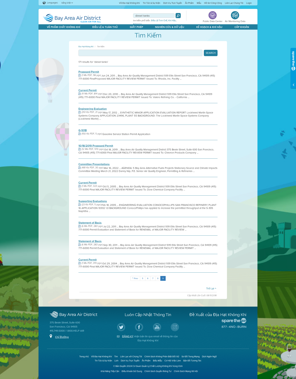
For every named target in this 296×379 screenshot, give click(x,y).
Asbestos (137, 24)
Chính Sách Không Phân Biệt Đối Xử (161, 356)
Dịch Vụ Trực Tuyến (172, 3)
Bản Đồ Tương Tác (192, 360)
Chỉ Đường (62, 337)
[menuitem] (129, 3)
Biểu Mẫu (157, 360)
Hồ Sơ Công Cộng (213, 3)
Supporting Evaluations (92, 201)
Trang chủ (84, 356)
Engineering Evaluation (92, 108)
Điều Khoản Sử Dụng (132, 371)
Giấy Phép (136, 27)
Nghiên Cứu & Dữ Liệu (169, 27)
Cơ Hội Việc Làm (172, 360)
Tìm (116, 356)
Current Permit (87, 90)
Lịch (116, 360)
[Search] (178, 15)
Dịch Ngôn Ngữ (209, 356)
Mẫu (199, 3)
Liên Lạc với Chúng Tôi (131, 356)
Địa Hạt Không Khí (85, 46)
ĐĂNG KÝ (127, 336)
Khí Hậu (172, 20)
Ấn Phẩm (189, 3)
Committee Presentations (94, 164)
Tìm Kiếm (100, 46)
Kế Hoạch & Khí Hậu (209, 27)
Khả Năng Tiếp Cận (110, 371)
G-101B (82, 130)
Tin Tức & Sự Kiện (151, 3)
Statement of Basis (90, 222)
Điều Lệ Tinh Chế (159, 20)
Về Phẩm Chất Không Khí (63, 27)
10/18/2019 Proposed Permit (95, 145)
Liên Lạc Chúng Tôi (234, 3)
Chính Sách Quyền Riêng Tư (157, 371)
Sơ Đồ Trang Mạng (191, 356)
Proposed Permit (88, 71)
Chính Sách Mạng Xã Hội (186, 371)
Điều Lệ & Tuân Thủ (105, 27)
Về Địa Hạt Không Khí (129, 3)
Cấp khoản (242, 27)
